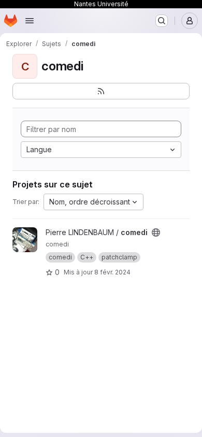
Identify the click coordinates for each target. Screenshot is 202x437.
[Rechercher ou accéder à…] (161, 20)
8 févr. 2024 (112, 272)
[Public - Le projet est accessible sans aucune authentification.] (156, 232)
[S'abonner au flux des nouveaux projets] (101, 91)
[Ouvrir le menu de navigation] (29, 20)
